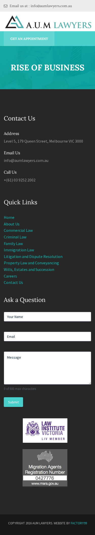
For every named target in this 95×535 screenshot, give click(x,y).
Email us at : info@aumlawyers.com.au (40, 6)
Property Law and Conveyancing (31, 262)
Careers (10, 276)
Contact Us (13, 282)
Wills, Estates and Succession (29, 269)
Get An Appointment (29, 39)
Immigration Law (19, 249)
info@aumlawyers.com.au (26, 160)
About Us (12, 223)
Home (9, 217)
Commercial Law (18, 230)
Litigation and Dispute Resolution (33, 256)
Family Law (13, 243)
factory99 (79, 523)
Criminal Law (15, 236)
